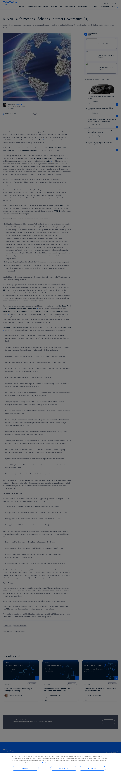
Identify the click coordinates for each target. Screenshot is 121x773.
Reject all (63, 768)
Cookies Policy (44, 763)
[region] (60, 763)
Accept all (92, 768)
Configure (25, 768)
